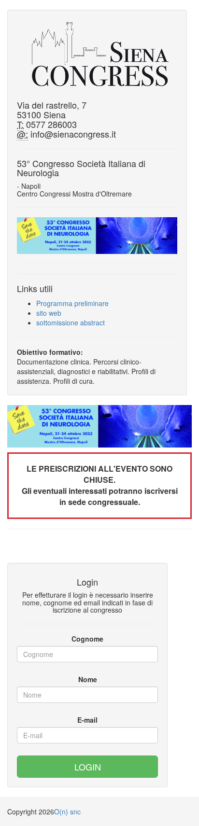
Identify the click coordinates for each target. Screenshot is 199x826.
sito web (48, 313)
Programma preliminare (72, 303)
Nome (87, 679)
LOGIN (87, 766)
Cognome (87, 639)
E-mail (87, 720)
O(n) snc (67, 811)
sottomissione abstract (70, 322)
